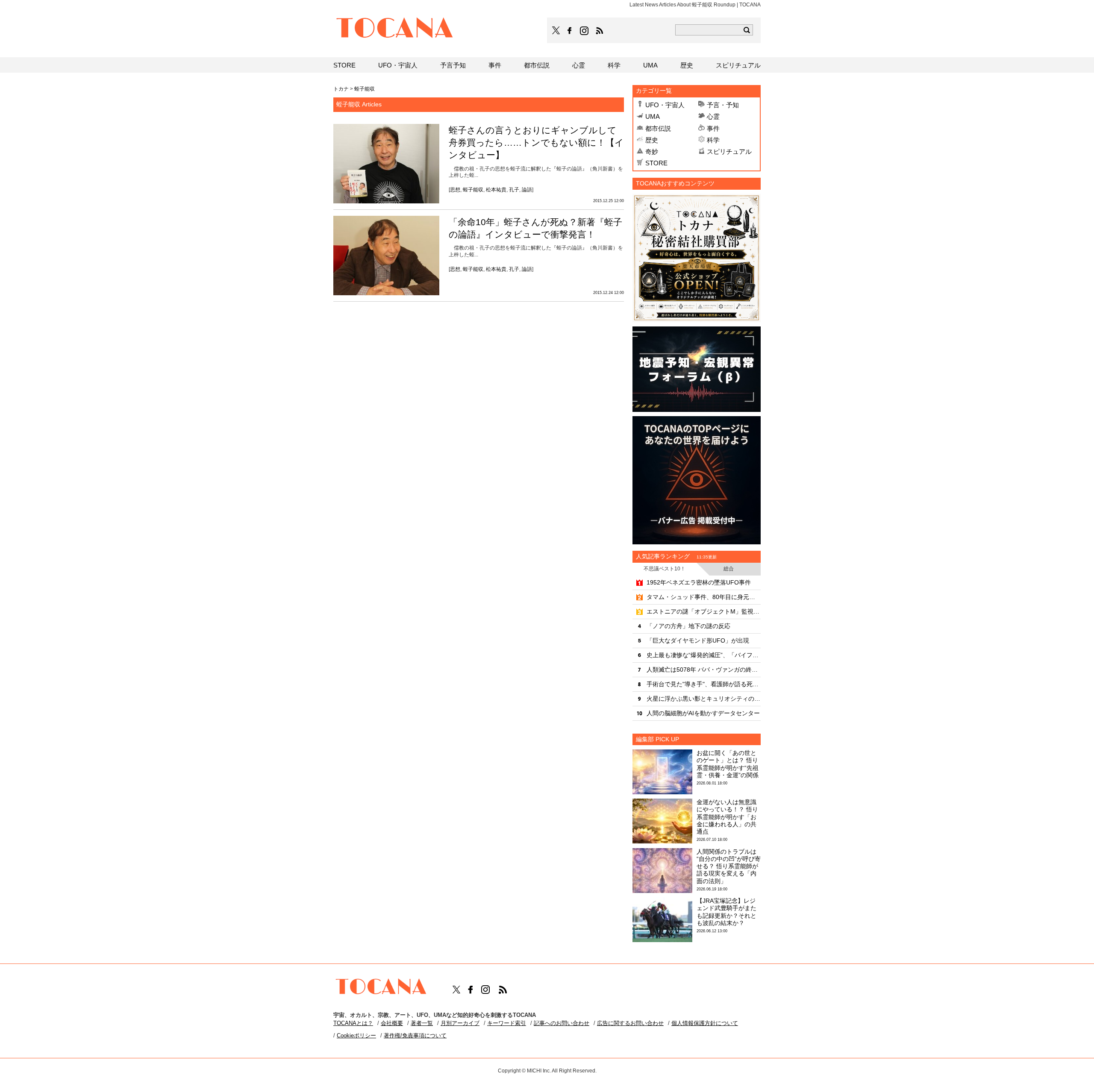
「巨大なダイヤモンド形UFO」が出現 (698, 640)
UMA (652, 116)
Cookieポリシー (356, 1035)
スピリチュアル (729, 151)
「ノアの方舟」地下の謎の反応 (688, 626)
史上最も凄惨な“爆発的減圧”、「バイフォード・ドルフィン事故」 (704, 655)
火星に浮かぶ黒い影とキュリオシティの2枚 (704, 698)
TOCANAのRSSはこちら (599, 30)
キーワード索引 (506, 1023)
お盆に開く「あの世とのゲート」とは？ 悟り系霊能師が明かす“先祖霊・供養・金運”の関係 (728, 763)
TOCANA (394, 29)
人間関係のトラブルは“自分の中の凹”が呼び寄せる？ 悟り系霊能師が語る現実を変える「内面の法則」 (729, 866)
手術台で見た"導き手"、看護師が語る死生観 (704, 684)
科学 (713, 140)
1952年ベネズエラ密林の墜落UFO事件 (699, 582)
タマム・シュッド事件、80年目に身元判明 (704, 596)
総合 (728, 569)
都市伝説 (658, 128)
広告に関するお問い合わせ (630, 1023)
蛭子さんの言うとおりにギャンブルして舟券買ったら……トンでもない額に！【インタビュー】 (536, 142)
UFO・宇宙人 (665, 105)
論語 (527, 190)
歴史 (651, 140)
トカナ (341, 89)
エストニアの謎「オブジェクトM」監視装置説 (704, 611)
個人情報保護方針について (704, 1023)
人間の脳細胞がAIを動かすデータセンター (703, 713)
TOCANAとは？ (353, 1023)
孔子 (514, 190)
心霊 (713, 116)
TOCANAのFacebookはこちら (569, 30)
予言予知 (453, 65)
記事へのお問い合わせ (561, 1023)
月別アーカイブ (460, 1023)
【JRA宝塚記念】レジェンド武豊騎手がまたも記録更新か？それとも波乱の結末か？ (726, 911)
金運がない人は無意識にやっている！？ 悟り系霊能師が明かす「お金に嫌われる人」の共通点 (727, 817)
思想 (455, 190)
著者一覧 (422, 1023)
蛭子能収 (473, 190)
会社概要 (392, 1023)
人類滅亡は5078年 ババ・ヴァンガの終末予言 (704, 669)
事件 (713, 128)
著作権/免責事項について (415, 1035)
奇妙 (651, 151)
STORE (656, 163)
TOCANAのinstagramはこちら (584, 30)
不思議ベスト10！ (664, 569)
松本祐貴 (496, 190)
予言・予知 (723, 105)
